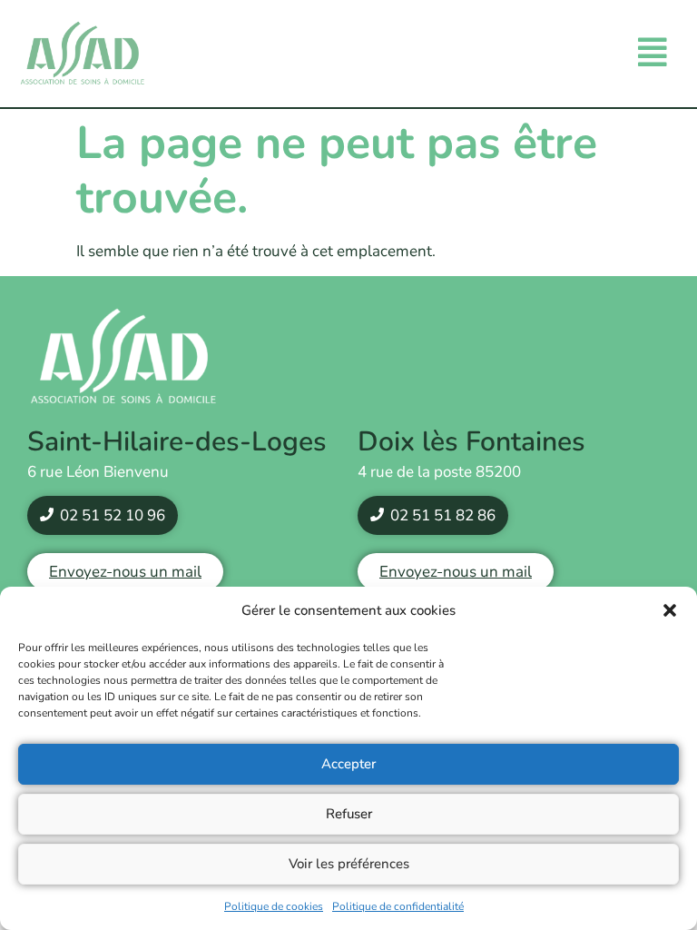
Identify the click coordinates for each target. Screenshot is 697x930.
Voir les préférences (349, 864)
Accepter (348, 764)
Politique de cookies (273, 906)
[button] (670, 610)
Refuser (349, 814)
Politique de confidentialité (398, 906)
